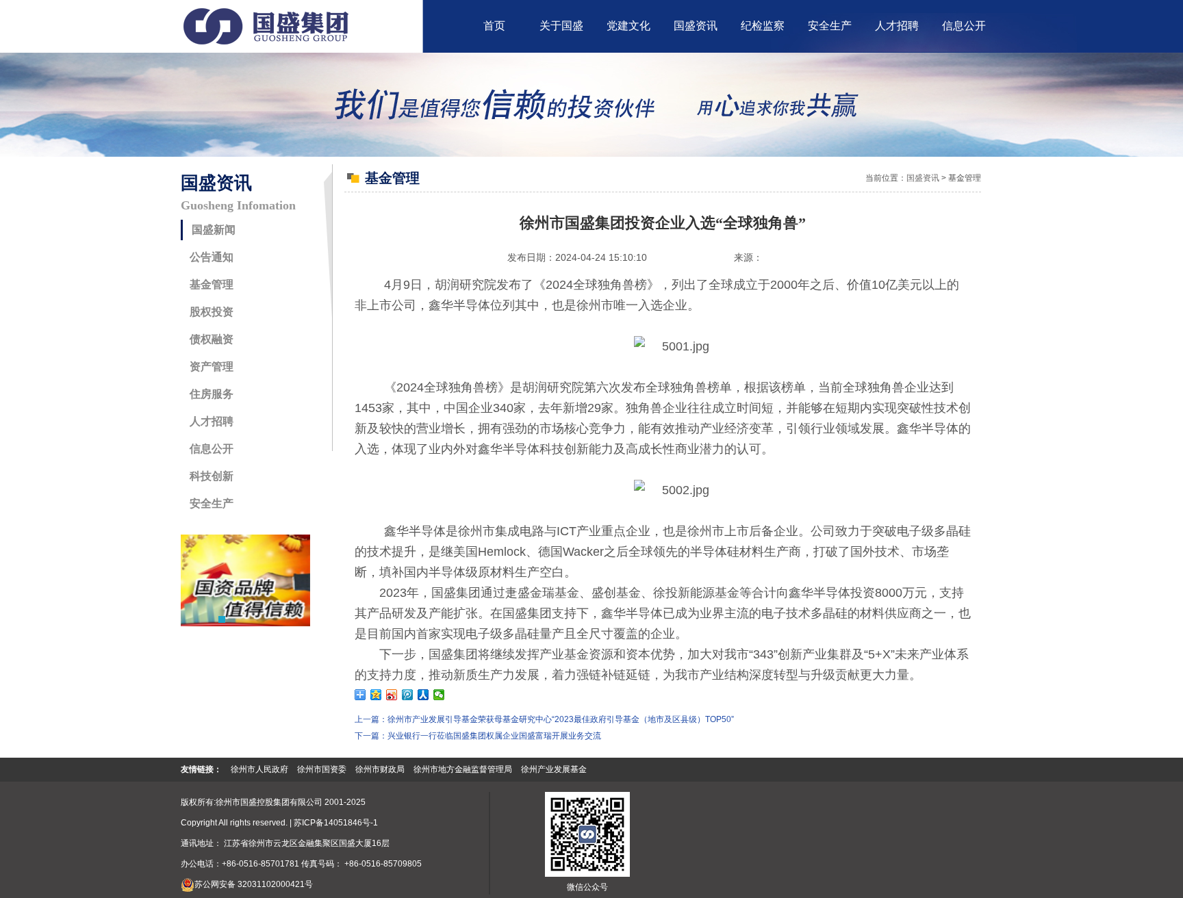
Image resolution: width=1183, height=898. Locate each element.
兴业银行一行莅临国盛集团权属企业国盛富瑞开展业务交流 (494, 736)
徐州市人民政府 (259, 769)
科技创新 (211, 476)
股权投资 (211, 312)
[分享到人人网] (423, 694)
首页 (494, 25)
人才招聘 (897, 25)
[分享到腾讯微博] (408, 694)
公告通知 (211, 257)
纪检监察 (763, 25)
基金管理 (211, 284)
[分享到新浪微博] (392, 694)
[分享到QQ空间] (376, 694)
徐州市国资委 (321, 769)
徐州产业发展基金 (554, 769)
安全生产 (830, 25)
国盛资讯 (695, 25)
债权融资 (211, 339)
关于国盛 (561, 25)
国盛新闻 (214, 229)
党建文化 (628, 25)
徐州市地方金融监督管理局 (463, 769)
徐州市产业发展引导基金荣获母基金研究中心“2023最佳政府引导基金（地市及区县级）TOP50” (560, 719)
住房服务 (211, 394)
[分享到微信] (439, 694)
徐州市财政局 (380, 769)
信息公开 (964, 25)
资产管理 (211, 366)
